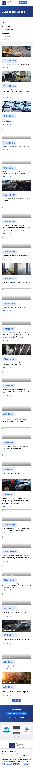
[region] (16, 757)
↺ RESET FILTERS (6, 39)
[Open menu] (30, 3)
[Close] (31, 750)
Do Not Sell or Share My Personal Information (16, 764)
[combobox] (15, 36)
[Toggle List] (29, 36)
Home (3, 9)
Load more (17, 700)
